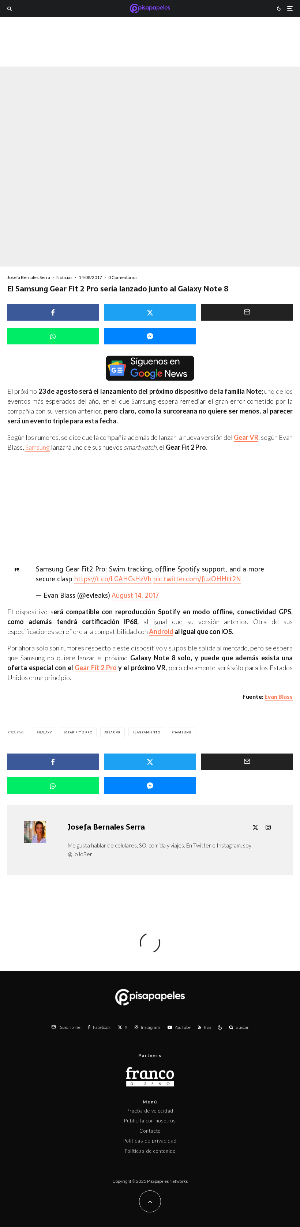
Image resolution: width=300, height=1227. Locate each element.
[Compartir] (53, 312)
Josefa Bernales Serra (28, 277)
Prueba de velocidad (150, 1111)
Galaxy (45, 732)
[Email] (247, 312)
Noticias (64, 277)
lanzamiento (147, 732)
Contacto (150, 1131)
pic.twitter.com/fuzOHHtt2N (197, 579)
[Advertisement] (150, 53)
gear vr (113, 732)
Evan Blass (279, 696)
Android (161, 631)
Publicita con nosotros (150, 1121)
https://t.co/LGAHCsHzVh (112, 579)
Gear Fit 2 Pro (96, 668)
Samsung (37, 447)
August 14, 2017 (135, 595)
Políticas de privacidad (150, 1141)
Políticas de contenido (150, 1151)
